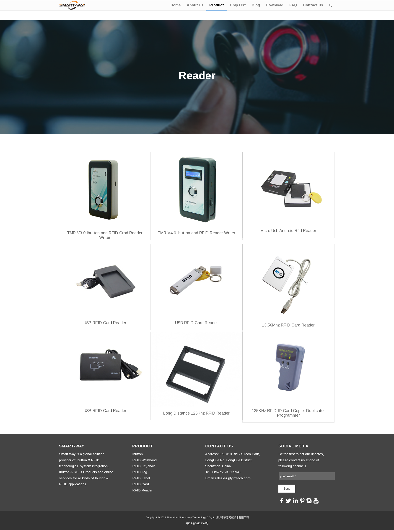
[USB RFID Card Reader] (105, 280)
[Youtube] (316, 500)
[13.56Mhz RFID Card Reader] (288, 281)
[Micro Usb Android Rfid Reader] (288, 188)
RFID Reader (142, 490)
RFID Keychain (144, 466)
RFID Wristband (144, 460)
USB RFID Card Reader (104, 323)
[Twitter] (288, 500)
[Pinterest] (302, 500)
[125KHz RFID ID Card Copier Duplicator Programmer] (288, 368)
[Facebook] (281, 500)
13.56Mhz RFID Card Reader (288, 325)
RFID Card (140, 484)
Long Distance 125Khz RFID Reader (196, 413)
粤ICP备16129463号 (197, 523)
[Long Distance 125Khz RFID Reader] (196, 369)
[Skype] (309, 500)
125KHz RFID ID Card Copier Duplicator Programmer (288, 413)
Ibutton (137, 454)
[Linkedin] (295, 500)
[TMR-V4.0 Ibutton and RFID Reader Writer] (196, 189)
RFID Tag (139, 472)
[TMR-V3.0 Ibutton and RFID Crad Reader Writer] (105, 189)
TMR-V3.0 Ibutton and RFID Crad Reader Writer (105, 235)
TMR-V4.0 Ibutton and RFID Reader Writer (196, 233)
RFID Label (141, 478)
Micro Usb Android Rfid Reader (288, 230)
